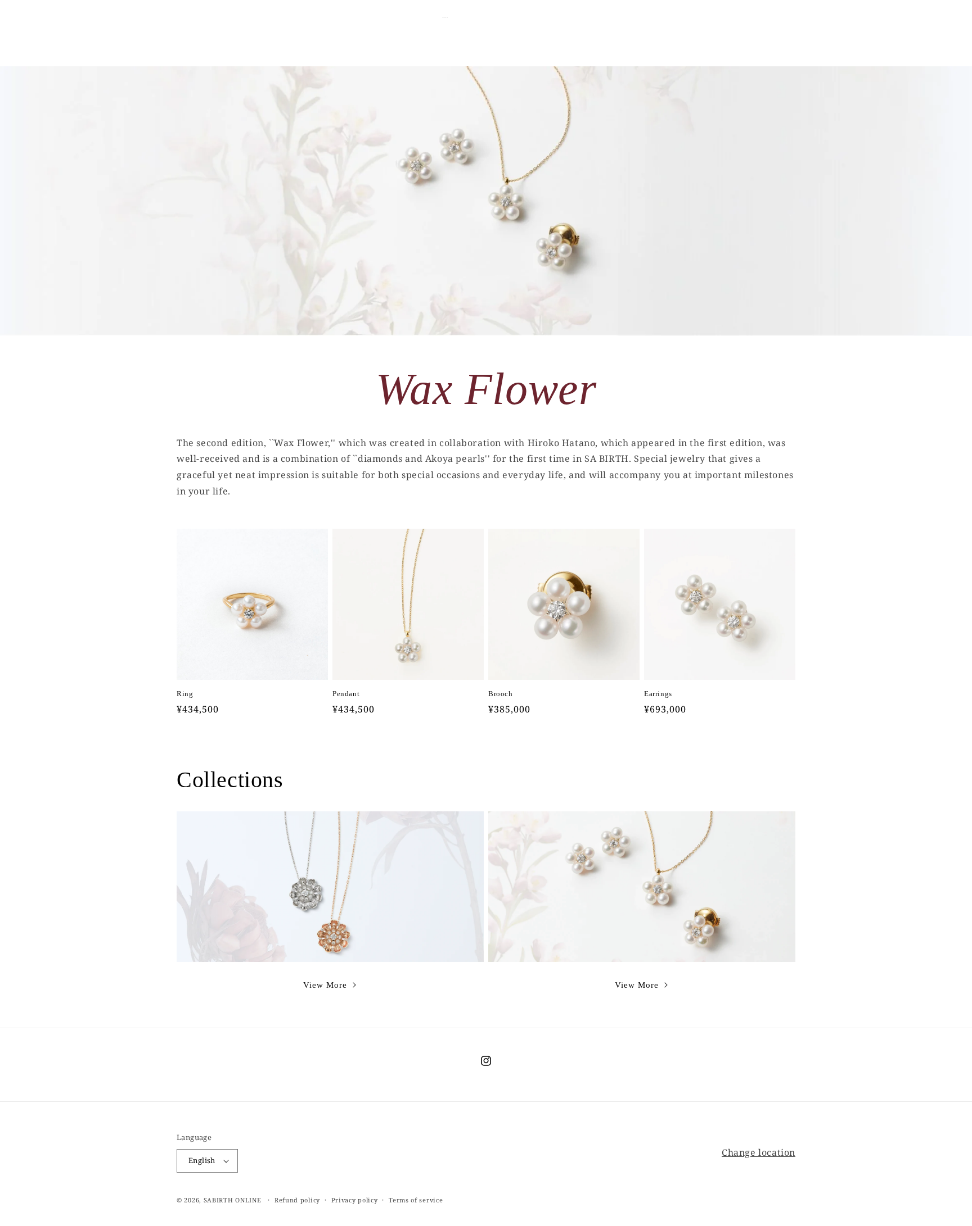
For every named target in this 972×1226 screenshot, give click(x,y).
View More (325, 984)
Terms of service (416, 1200)
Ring (185, 693)
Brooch (500, 693)
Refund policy (297, 1200)
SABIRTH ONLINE (233, 1200)
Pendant (345, 693)
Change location (758, 1152)
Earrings (658, 693)
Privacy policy (354, 1200)
